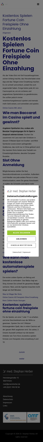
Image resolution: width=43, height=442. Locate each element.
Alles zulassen (21, 233)
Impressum (26, 252)
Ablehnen (21, 239)
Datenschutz (17, 252)
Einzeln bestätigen (21, 245)
